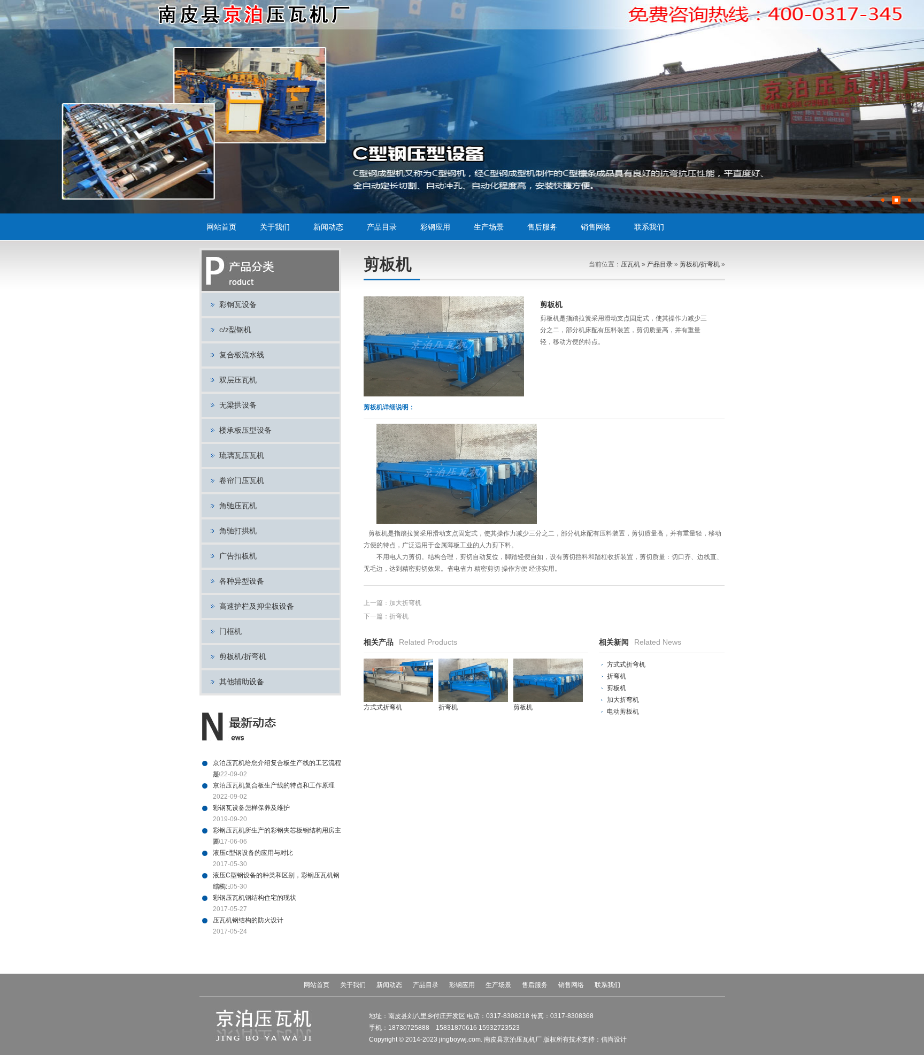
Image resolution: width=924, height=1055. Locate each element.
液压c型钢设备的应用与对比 (253, 853)
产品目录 (382, 227)
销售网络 (596, 227)
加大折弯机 (405, 603)
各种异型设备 (241, 581)
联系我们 (649, 227)
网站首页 (221, 227)
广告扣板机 (238, 556)
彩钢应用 (435, 227)
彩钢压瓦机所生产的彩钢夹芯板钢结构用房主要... (277, 831)
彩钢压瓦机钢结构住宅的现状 (254, 897)
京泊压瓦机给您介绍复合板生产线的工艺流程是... (277, 764)
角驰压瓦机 (238, 505)
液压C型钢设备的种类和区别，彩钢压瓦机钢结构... (276, 876)
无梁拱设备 (238, 405)
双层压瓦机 (238, 380)
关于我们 (275, 227)
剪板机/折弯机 (242, 656)
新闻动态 (328, 227)
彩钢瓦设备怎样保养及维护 (251, 808)
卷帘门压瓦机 (241, 480)
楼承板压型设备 (245, 430)
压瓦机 (630, 264)
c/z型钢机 (235, 329)
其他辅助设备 (241, 681)
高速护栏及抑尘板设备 (256, 606)
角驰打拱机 (238, 530)
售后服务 (542, 227)
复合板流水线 (241, 354)
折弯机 (399, 616)
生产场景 (489, 227)
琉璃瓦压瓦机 (241, 455)
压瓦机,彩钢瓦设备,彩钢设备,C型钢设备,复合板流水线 (255, 14)
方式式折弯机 (626, 664)
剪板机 (616, 688)
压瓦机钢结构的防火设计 (248, 920)
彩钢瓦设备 (238, 304)
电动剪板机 (623, 711)
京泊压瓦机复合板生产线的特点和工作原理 (274, 785)
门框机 (230, 631)
